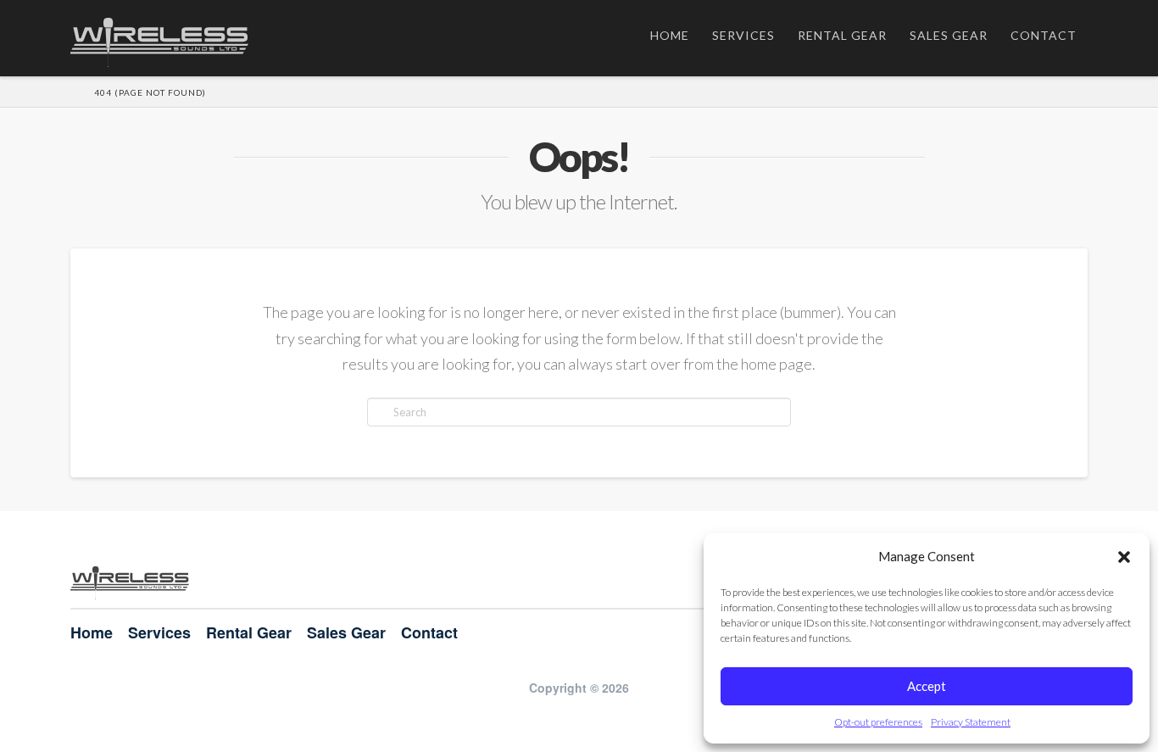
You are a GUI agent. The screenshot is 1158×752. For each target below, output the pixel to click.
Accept (926, 686)
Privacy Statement (970, 722)
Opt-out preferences (878, 722)
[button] (1124, 557)
